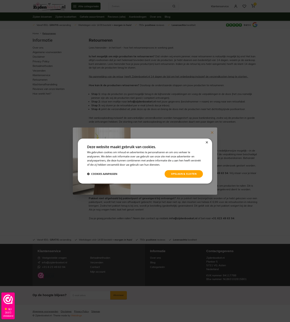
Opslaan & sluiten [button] (184, 173)
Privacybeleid (168, 164)
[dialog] (145, 160)
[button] (102, 173)
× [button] (206, 142)
